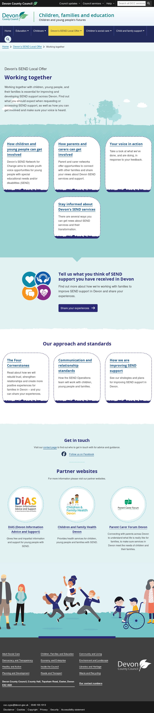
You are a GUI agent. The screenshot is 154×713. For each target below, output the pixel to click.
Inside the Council (50, 666)
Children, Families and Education (57, 653)
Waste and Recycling (90, 673)
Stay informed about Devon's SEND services (76, 206)
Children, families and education (76, 16)
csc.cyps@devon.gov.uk (15, 704)
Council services (92, 3)
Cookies (21, 709)
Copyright (32, 709)
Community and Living (90, 653)
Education (21, 30)
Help (109, 3)
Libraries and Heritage (90, 666)
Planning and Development (15, 673)
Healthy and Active (11, 666)
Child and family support (129, 30)
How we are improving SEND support (123, 365)
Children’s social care (97, 30)
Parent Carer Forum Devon (128, 527)
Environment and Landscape (93, 660)
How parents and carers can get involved (72, 149)
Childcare (38, 30)
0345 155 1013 (38, 704)
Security (54, 709)
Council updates (68, 3)
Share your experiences (75, 308)
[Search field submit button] (149, 3)
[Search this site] (8, 39)
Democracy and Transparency (17, 660)
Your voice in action (126, 143)
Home (8, 30)
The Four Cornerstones (18, 363)
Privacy (44, 709)
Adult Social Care (11, 653)
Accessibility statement (73, 709)
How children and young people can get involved (24, 149)
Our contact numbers (90, 683)
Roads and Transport (51, 673)
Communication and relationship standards (75, 365)
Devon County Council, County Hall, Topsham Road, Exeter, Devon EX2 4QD (38, 683)
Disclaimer (8, 709)
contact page (50, 447)
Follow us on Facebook (81, 454)
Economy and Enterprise (53, 660)
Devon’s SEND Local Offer (65, 30)
